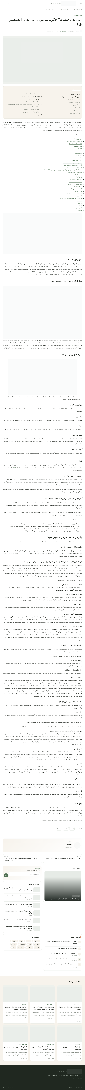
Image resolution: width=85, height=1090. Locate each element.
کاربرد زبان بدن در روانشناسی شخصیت (30, 96)
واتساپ (66, 828)
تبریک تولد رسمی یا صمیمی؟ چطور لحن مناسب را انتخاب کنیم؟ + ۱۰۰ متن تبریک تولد (61, 942)
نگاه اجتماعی (79, 208)
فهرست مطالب (42, 90)
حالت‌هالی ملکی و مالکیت (75, 189)
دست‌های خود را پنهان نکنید (75, 181)
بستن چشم (79, 200)
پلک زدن (80, 203)
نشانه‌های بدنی (74, 110)
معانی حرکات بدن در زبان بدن (31, 109)
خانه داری (13, 944)
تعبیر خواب (28, 941)
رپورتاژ (21, 941)
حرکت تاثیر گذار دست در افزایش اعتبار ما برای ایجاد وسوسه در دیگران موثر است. (62, 170)
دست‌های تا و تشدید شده (76, 174)
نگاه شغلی (79, 205)
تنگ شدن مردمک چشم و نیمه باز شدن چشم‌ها (71, 198)
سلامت (37, 947)
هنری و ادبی (30, 947)
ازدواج (71, 345)
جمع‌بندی (38, 114)
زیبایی (30, 944)
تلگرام (72, 828)
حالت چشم (79, 196)
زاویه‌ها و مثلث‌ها (78, 186)
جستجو (6, 875)
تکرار (76, 116)
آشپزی (14, 947)
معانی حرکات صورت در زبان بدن (31, 112)
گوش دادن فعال (74, 113)
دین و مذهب (22, 944)
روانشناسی (21, 947)
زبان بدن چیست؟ (75, 94)
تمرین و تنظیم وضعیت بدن (32, 93)
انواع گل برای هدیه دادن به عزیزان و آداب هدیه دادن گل (18, 904)
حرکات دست (74, 107)
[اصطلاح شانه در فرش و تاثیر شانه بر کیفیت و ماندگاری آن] (36, 920)
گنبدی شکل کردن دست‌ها (76, 179)
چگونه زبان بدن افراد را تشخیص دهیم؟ (30, 99)
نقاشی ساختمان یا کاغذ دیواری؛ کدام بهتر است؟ (67, 948)
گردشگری (37, 944)
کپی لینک (59, 828)
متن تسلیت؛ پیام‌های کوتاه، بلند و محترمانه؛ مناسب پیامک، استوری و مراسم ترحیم (61, 964)
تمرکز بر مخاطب (73, 102)
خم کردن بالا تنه (78, 191)
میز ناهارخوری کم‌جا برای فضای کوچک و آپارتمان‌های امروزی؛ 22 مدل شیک (61, 958)
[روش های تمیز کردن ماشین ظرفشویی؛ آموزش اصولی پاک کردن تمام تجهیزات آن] (36, 928)
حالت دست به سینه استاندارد (75, 172)
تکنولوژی (13, 941)
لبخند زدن (75, 105)
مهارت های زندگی (74, 9)
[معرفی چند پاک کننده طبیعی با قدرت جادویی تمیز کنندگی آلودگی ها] (36, 913)
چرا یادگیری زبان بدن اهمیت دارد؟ (70, 97)
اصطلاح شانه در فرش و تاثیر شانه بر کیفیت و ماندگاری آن (18, 919)
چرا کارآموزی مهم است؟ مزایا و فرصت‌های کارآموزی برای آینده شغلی (63, 858)
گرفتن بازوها (79, 177)
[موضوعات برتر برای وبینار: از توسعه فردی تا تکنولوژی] (69, 993)
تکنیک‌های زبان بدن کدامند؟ (72, 99)
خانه (81, 9)
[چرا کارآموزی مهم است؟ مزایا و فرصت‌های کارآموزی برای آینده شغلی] (36, 897)
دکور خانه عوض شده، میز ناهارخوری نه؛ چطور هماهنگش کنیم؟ (64, 953)
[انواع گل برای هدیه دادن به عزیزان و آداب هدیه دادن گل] (36, 905)
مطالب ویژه (36, 941)
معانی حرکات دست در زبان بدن (31, 101)
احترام (14, 467)
